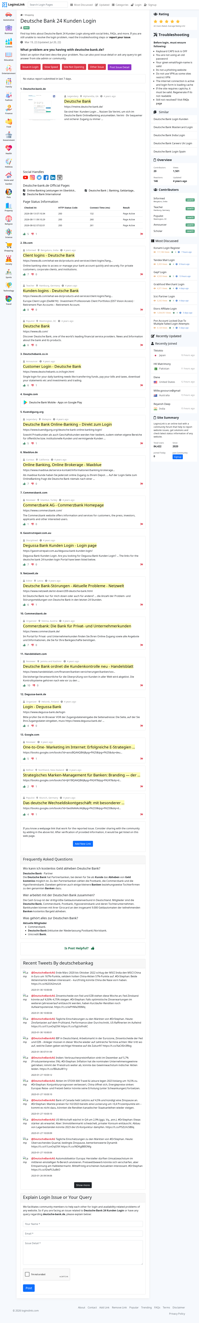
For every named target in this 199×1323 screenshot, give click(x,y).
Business (9, 33)
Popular (134, 1307)
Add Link (104, 1307)
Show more (83, 1185)
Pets (9, 197)
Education (8, 60)
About (81, 1307)
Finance (8, 113)
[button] (92, 948)
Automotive (8, 20)
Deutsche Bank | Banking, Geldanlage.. (111, 190)
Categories (122, 5)
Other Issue (97, 67)
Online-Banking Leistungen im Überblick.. (51, 190)
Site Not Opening (74, 67)
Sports (9, 277)
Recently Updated (168, 336)
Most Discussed (83, 5)
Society (8, 264)
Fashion (8, 100)
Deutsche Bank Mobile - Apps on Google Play (55, 402)
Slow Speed (51, 67)
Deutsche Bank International (43, 194)
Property (9, 210)
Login (138, 5)
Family (9, 86)
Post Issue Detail (119, 67)
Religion (9, 224)
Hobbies (9, 166)
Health (9, 153)
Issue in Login (30, 67)
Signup (152, 5)
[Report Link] (141, 234)
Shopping (8, 250)
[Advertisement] (83, 144)
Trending (146, 1307)
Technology (8, 290)
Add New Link (83, 843)
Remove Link (119, 1307)
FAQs (157, 1307)
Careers (8, 46)
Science (8, 237)
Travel (9, 304)
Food (9, 126)
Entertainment (9, 73)
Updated (104, 5)
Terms (166, 1307)
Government (9, 140)
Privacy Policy (177, 1313)
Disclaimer (179, 1307)
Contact (92, 1307)
